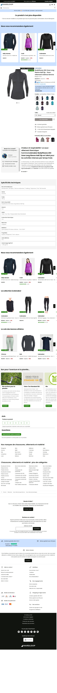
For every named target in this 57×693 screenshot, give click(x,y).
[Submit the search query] (55, 8)
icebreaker (38, 68)
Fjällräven (31, 448)
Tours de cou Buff (47, 481)
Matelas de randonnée (6, 479)
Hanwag (45, 452)
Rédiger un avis (38, 76)
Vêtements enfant (33, 466)
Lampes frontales (5, 481)
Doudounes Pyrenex (33, 475)
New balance (46, 450)
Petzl (44, 456)
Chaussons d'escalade (20, 477)
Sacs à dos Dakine (47, 466)
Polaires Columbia (33, 479)
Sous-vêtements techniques (31, 492)
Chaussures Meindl (33, 484)
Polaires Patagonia (33, 473)
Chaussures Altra (47, 479)
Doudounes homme (6, 471)
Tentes (2, 477)
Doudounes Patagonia (48, 485)
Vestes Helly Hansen (34, 477)
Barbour (17, 456)
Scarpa (30, 452)
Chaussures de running (20, 475)
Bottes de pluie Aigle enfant (34, 471)
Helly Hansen (18, 454)
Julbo (44, 448)
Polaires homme (5, 475)
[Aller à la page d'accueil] (2, 492)
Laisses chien (46, 475)
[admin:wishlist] (54, 119)
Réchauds (3, 485)
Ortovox (3, 450)
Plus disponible (43, 119)
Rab (2, 452)
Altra (16, 448)
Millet (16, 450)
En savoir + (24, 171)
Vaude (30, 454)
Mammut (31, 456)
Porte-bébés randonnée (21, 484)
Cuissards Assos (46, 468)
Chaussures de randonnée (18, 471)
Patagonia (3, 448)
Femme (4, 492)
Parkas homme (4, 473)
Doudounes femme (5, 466)
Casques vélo (18, 482)
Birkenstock (45, 454)
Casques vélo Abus (47, 483)
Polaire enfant (32, 468)
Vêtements (10, 492)
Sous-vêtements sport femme (19, 492)
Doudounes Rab (47, 471)
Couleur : (44, 94)
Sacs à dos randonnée (20, 466)
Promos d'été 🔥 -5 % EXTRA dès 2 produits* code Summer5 (28, 10)
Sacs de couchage (5, 483)
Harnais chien (46, 473)
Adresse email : (28, 525)
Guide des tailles (50, 112)
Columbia (31, 450)
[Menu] (1, 8)
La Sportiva (3, 454)
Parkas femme (4, 468)
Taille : (36, 112)
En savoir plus (38, 90)
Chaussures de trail (19, 473)
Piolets (16, 468)
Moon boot (17, 452)
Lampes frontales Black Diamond (34, 482)
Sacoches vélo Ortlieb (48, 477)
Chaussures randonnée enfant (20, 480)
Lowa (2, 456)
